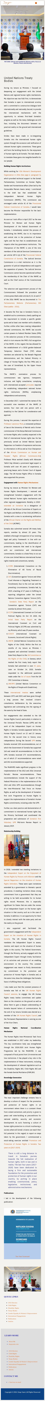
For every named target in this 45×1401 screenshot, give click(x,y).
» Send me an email (14, 1382)
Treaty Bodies (12, 1311)
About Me (12, 1341)
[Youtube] (40, 4)
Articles (10, 1321)
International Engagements (17, 1316)
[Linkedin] (38, 4)
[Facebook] (42, 2)
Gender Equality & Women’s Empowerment (22, 1313)
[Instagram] (40, 2)
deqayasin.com (14, 1344)
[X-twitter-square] (38, 2)
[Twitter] (36, 1398)
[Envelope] (42, 4)
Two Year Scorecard (22, 1256)
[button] (36, 3)
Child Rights (12, 1305)
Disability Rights (13, 1308)
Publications (12, 1319)
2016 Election (12, 1303)
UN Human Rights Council (26, 1015)
